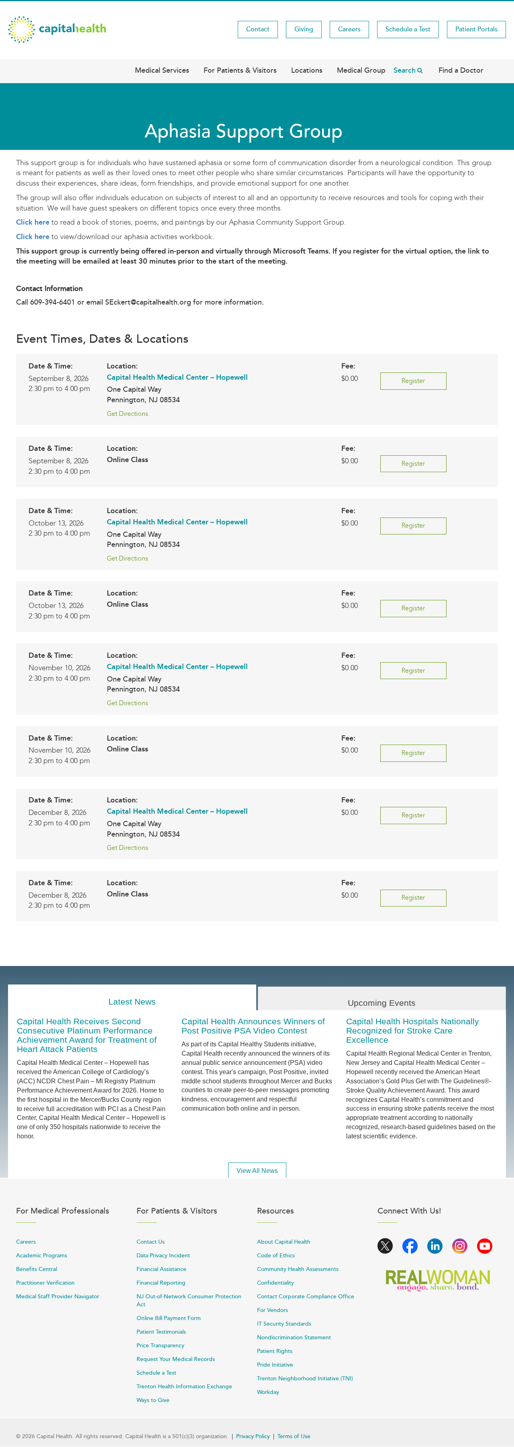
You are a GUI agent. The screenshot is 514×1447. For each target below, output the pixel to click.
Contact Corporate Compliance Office (305, 1296)
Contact (257, 29)
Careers (349, 29)
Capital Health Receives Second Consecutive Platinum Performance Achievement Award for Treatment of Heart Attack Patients (87, 1035)
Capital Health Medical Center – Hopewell (177, 377)
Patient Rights (274, 1351)
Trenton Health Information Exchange (184, 1386)
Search (405, 70)
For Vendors (272, 1310)
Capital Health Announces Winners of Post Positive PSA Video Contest (253, 1026)
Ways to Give (153, 1400)
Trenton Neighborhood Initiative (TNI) (305, 1378)
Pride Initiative (275, 1364)
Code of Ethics (276, 1255)
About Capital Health (283, 1241)
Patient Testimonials (161, 1331)
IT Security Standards (284, 1323)
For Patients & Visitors (240, 70)
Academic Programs (41, 1255)
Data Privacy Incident (163, 1255)
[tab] (132, 997)
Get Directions (127, 414)
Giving (303, 29)
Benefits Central (36, 1269)
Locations (306, 70)
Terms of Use (293, 1436)
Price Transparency (160, 1345)
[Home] (57, 29)
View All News (257, 1170)
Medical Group (361, 70)
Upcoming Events (382, 1002)
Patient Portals (476, 29)
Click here (32, 222)
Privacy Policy (253, 1436)
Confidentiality (275, 1282)
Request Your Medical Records (176, 1359)
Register (413, 381)
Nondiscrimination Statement (294, 1337)
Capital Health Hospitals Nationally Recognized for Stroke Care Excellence (412, 1030)
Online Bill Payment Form (169, 1318)
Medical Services (162, 70)
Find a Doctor (461, 70)
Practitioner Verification (45, 1282)
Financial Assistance (161, 1269)
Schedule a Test (408, 29)
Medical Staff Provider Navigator (57, 1296)
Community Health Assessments (298, 1269)
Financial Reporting (161, 1282)
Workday (268, 1392)
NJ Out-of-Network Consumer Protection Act (189, 1300)
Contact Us (151, 1241)
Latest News (132, 1001)
